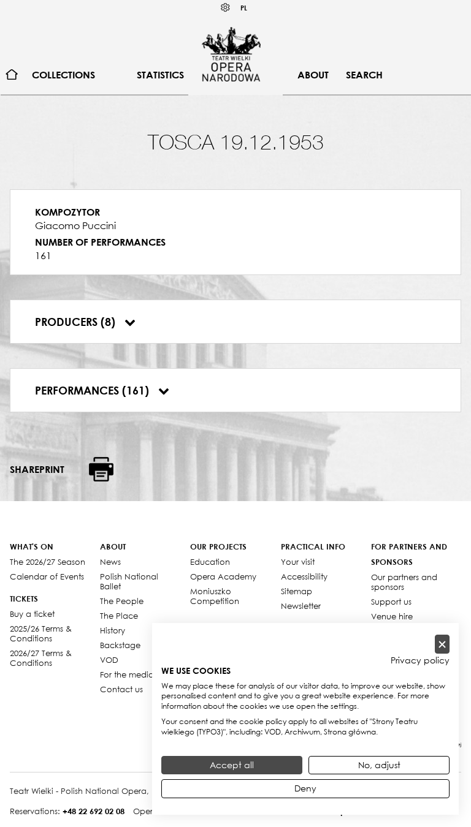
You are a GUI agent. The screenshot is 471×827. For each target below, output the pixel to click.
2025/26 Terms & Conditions (41, 633)
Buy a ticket (32, 614)
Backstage (120, 645)
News (110, 562)
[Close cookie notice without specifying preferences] (442, 644)
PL (243, 8)
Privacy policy (420, 660)
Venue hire (392, 616)
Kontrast (226, 7)
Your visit (298, 562)
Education (210, 562)
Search (364, 75)
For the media (127, 674)
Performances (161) (93, 390)
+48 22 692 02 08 (93, 811)
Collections (63, 75)
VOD (109, 660)
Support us (391, 601)
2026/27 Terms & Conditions (41, 658)
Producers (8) (76, 321)
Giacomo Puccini (75, 225)
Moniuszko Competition (214, 596)
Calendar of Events (47, 576)
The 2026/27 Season (47, 562)
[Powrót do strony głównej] (231, 54)
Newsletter (301, 606)
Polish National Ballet (129, 581)
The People (122, 601)
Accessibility (304, 576)
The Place (119, 616)
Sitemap (296, 591)
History (112, 630)
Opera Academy (223, 576)
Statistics (160, 75)
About (313, 75)
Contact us (121, 689)
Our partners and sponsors (404, 582)
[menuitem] (12, 75)
